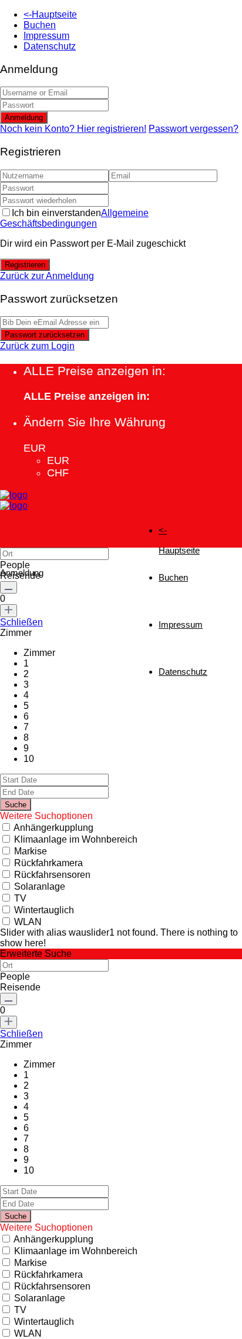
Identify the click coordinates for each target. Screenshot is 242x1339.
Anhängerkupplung (53, 828)
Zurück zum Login (37, 346)
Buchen (39, 25)
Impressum (46, 36)
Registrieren (25, 264)
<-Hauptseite (50, 14)
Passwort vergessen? (193, 129)
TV (20, 898)
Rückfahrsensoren (52, 875)
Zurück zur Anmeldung (47, 276)
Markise (30, 851)
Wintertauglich (44, 910)
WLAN (28, 922)
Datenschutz (49, 46)
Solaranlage (39, 886)
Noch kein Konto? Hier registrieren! (73, 129)
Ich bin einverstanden (74, 218)
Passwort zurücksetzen (45, 334)
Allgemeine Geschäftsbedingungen (74, 218)
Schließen (21, 622)
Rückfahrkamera (48, 863)
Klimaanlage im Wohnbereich (75, 839)
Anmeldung (24, 117)
